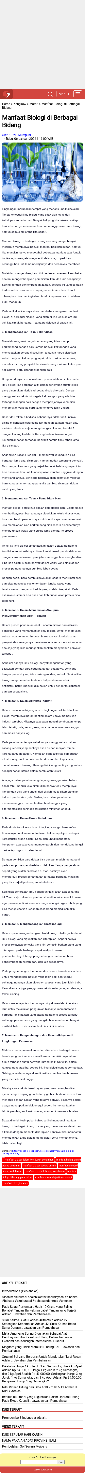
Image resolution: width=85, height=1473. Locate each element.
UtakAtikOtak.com (42, 1469)
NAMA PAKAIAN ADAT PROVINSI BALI (29, 1440)
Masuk (64, 94)
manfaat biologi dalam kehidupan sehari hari (29, 1159)
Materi (33, 104)
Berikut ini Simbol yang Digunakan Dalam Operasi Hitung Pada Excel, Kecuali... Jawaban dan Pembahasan (40, 1399)
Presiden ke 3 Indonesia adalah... (24, 1418)
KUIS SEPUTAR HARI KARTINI (22, 1434)
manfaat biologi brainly (15, 1183)
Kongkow (19, 104)
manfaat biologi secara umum (39, 1165)
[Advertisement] (42, 44)
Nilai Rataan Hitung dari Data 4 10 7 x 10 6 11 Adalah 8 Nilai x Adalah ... (39, 1389)
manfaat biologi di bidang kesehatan (45, 1171)
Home (6, 104)
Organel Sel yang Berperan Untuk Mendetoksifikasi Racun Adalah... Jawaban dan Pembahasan (41, 1358)
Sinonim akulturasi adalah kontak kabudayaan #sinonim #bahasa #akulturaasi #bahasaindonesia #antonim (39, 1299)
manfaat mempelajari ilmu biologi (53, 1177)
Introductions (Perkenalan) (20, 1291)
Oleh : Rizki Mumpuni (16, 135)
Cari (61, 1462)
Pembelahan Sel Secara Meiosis (24, 1446)
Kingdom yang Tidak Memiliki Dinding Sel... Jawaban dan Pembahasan (41, 1349)
